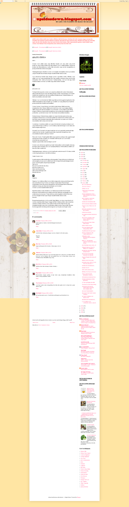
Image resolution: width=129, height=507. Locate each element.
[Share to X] (62, 210)
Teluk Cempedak (84, 483)
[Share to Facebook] (63, 210)
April (83, 176)
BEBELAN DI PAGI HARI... (88, 260)
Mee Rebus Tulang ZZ (85, 356)
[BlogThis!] (61, 210)
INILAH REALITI (84, 325)
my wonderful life (85, 346)
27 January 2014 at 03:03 (46, 220)
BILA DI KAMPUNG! (86, 184)
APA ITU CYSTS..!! (86, 186)
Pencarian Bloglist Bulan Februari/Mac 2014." (87, 228)
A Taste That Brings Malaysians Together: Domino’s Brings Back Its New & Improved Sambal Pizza (88, 321)
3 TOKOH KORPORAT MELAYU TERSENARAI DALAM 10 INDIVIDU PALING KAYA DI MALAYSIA (88, 415)
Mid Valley (83, 467)
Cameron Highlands (85, 454)
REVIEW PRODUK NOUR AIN (91, 402)
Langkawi (83, 465)
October (84, 164)
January (84, 182)
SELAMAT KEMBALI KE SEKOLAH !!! (87, 297)
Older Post (72, 322)
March (84, 178)
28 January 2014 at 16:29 (47, 283)
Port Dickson (84, 476)
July (83, 170)
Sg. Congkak (84, 481)
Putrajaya (83, 477)
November (84, 162)
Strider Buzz (84, 358)
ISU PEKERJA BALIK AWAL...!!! (89, 245)
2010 (82, 312)
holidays (82, 485)
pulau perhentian (84, 486)
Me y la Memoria (85, 318)
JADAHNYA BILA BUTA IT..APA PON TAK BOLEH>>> (89, 263)
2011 (82, 310)
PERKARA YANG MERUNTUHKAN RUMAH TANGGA (88, 237)
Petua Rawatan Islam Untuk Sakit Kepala (88, 223)
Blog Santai (38, 272)
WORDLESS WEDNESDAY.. (88, 265)
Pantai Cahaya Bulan (85, 469)
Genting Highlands (85, 456)
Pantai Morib (84, 472)
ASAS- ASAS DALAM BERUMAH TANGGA (87, 274)
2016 (82, 154)
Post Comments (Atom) (44, 325)
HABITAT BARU (90, 424)
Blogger (79, 497)
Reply (37, 226)
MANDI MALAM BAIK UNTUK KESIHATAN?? (89, 251)
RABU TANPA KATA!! (87, 225)
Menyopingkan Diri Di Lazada (87, 369)
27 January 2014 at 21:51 (47, 264)
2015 (82, 156)
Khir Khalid (38, 293)
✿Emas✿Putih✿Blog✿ (86, 335)
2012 (82, 308)
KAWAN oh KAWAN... (87, 212)
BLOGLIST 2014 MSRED (87, 291)
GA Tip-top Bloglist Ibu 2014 (88, 282)
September (84, 166)
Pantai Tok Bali (84, 474)
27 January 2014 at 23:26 (47, 272)
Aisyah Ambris (84, 368)
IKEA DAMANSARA (85, 460)
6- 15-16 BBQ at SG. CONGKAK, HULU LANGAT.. (89, 302)
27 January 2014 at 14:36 (47, 231)
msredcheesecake (85, 342)
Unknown (38, 252)
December (84, 160)
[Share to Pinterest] (65, 210)
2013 (82, 306)
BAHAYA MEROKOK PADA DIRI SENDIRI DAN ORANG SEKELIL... (89, 195)
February (84, 180)
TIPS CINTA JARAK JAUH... (88, 269)
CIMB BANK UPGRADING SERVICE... (88, 191)
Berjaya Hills (83, 451)
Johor (82, 462)
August (84, 168)
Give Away (83, 458)
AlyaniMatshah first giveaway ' (89, 230)
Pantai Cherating (84, 470)
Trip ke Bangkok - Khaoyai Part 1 (88, 348)
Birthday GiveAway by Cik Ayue (89, 271)
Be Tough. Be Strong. (86, 371)
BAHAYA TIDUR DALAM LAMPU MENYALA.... (87, 233)
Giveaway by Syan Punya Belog (89, 284)
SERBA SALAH (85, 188)
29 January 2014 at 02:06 (47, 293)
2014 (82, 158)
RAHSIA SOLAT (85, 267)
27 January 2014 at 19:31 (46, 252)
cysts (37, 212)
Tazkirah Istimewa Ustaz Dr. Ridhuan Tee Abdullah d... (88, 248)
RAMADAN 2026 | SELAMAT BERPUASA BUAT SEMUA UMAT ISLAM (88, 327)
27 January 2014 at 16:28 (46, 244)
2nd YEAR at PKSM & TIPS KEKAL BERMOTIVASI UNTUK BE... (88, 219)
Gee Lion (38, 220)
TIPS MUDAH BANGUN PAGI (89, 277)
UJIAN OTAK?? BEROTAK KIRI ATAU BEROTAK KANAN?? (90, 390)
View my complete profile (85, 85)
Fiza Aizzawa (39, 283)
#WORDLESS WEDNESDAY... (88, 299)
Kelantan (83, 463)
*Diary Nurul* (84, 355)
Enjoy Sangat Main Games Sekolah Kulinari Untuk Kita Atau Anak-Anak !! (88, 338)
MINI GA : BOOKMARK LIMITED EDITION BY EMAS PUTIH (89, 242)
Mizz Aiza (38, 244)
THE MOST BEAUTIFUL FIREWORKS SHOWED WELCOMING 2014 (88, 288)
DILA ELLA (38, 264)
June (83, 172)
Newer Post (35, 322)
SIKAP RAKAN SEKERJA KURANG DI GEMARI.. (88, 254)
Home (54, 322)
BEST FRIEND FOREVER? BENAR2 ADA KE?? (88, 199)
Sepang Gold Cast (85, 479)
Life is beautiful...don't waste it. (88, 363)
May (83, 174)
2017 (82, 152)
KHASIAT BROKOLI (91, 435)
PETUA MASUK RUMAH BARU (89, 203)
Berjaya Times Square (85, 453)
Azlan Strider (39, 231)
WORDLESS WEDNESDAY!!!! (88, 201)
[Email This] (59, 210)
